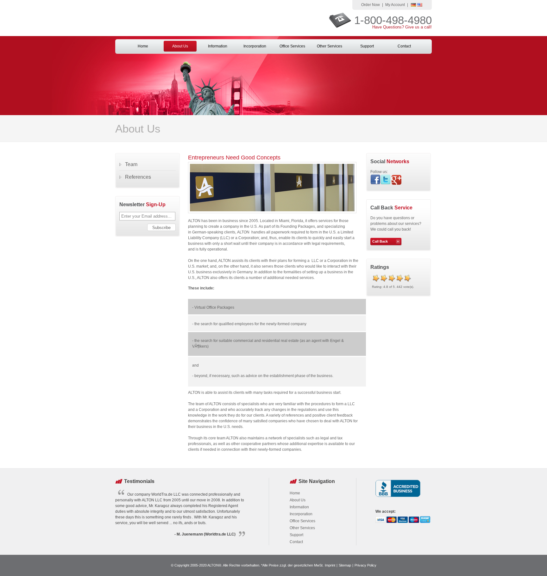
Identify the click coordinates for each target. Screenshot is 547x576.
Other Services (329, 46)
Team (131, 164)
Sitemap (345, 565)
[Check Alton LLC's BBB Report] (398, 497)
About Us (180, 46)
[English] (419, 5)
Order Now (370, 5)
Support (367, 46)
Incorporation (254, 46)
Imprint (330, 565)
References (138, 177)
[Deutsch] (413, 5)
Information (217, 46)
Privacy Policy (365, 565)
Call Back (380, 241)
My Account (395, 5)
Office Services (292, 46)
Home (143, 46)
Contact (404, 46)
